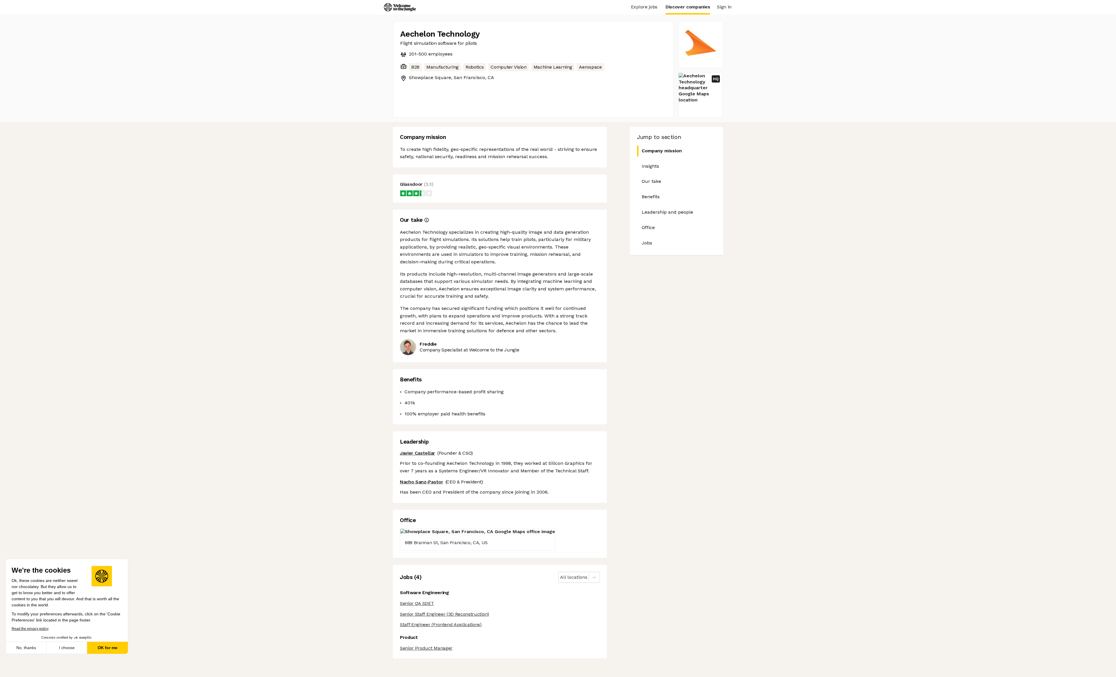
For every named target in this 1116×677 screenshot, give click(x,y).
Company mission (662, 150)
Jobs (647, 243)
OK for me (107, 647)
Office (648, 227)
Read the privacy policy (30, 629)
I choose (67, 647)
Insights (650, 166)
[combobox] (560, 577)
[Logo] (400, 7)
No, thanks (26, 647)
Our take (651, 181)
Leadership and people (667, 212)
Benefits (651, 196)
